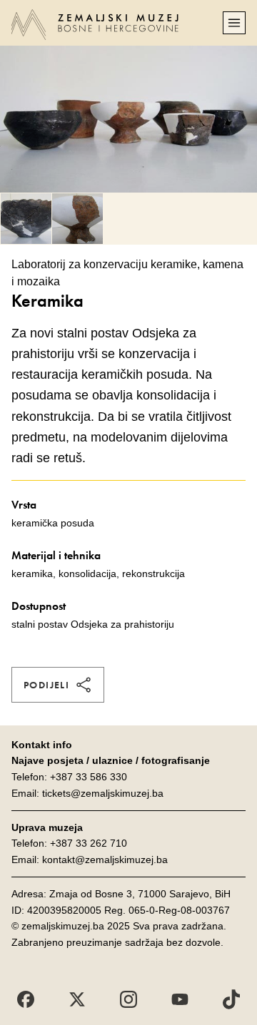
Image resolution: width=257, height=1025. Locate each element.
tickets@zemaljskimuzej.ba (102, 793)
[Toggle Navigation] (234, 22)
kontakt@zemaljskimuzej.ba (105, 859)
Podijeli (46, 684)
